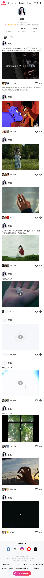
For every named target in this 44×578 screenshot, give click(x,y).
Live (14, 3)
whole (39, 50)
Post (29, 3)
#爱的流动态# (7, 279)
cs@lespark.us (24, 556)
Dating (21, 3)
